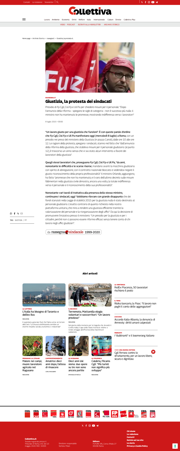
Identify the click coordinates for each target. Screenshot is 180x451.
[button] (11, 213)
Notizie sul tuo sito (135, 440)
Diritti (74, 19)
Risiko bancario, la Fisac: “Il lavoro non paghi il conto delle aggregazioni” (135, 305)
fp (26, 220)
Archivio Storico (38, 38)
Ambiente (55, 19)
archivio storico (111, 24)
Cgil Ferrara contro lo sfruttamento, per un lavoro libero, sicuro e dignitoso (133, 355)
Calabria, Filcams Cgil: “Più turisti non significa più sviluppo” (101, 366)
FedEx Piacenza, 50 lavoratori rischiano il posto (131, 289)
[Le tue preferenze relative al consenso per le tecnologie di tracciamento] (175, 446)
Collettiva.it (30, 439)
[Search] (57, 2)
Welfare (82, 19)
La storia (131, 443)
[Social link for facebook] (145, 2)
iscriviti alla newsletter (89, 24)
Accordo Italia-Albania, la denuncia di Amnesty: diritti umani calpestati (134, 321)
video (62, 24)
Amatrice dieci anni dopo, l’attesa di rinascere (56, 364)
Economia (65, 19)
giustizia (18, 220)
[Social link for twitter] (142, 2)
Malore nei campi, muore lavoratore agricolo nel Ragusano (32, 366)
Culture (110, 19)
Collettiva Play (129, 19)
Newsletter (49, 2)
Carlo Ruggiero (51, 371)
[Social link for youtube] (152, 2)
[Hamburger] (24, 19)
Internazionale (99, 19)
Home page (26, 38)
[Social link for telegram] (157, 2)
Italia (89, 19)
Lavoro (47, 19)
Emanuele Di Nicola (74, 374)
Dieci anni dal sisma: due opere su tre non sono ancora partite (77, 366)
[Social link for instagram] (149, 2)
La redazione (37, 2)
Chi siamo (131, 431)
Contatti (26, 2)
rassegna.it (50, 38)
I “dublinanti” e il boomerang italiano (134, 335)
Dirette (118, 19)
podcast (71, 24)
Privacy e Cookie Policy (137, 446)
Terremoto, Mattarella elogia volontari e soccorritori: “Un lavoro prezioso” (89, 314)
